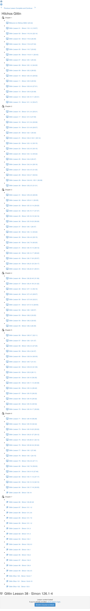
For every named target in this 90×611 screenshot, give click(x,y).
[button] (1, 2)
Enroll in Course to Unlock (45, 605)
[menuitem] (1, 5)
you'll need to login (53, 602)
